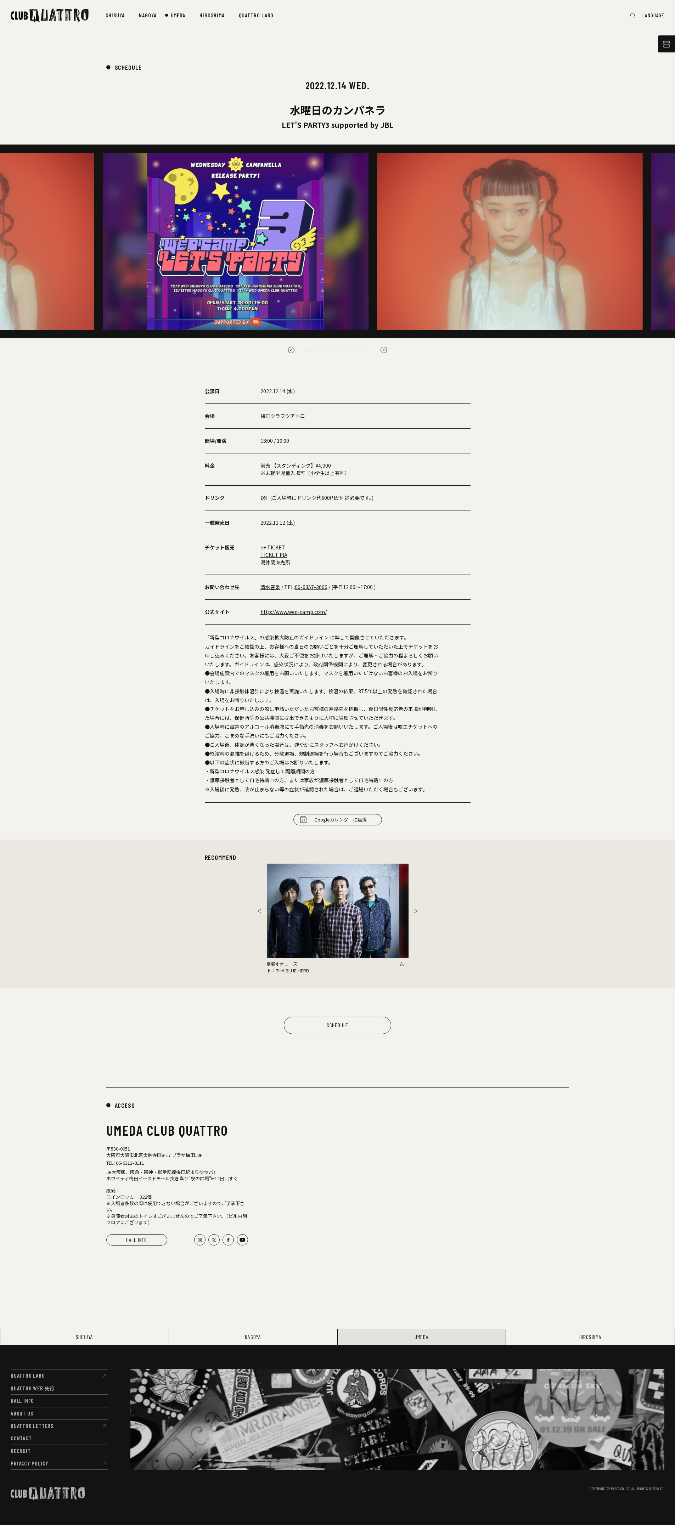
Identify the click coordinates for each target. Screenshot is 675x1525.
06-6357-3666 (311, 587)
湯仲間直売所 (275, 562)
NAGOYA (253, 1336)
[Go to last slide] (259, 911)
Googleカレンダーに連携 (340, 819)
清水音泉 (270, 587)
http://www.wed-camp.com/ (293, 611)
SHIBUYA (85, 1336)
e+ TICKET (272, 547)
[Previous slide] (291, 350)
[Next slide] (416, 911)
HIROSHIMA (590, 1336)
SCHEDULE (128, 67)
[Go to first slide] (384, 350)
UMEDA (422, 1336)
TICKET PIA (273, 554)
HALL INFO (136, 1239)
